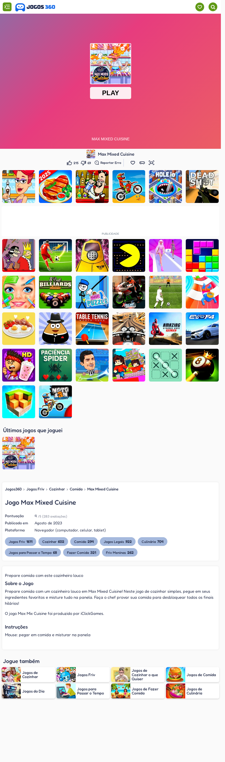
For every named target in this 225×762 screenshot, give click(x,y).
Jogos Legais (118, 541)
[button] (133, 163)
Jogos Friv (35, 489)
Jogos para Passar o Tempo (33, 552)
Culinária (153, 541)
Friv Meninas (120, 552)
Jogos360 (13, 489)
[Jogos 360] (35, 7)
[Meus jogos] (199, 7)
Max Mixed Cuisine (103, 489)
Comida (76, 489)
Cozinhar (57, 489)
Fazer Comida (81, 552)
